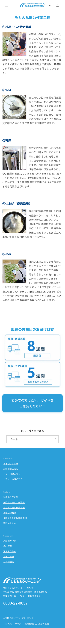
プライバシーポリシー (13, 623)
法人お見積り (9, 551)
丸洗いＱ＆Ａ (9, 522)
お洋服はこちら (10, 468)
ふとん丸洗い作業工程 (14, 507)
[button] (6, 5)
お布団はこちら (10, 463)
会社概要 (7, 546)
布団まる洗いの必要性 (14, 502)
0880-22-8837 (15, 603)
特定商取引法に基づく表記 (37, 623)
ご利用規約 (8, 561)
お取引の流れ (9, 512)
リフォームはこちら (13, 479)
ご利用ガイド (9, 541)
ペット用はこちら (12, 473)
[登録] (55, 439)
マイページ (8, 556)
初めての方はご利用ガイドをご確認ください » (32, 403)
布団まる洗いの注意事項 (15, 517)
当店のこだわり (10, 497)
